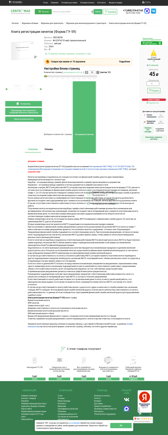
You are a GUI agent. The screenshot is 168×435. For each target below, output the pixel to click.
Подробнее (133, 379)
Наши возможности (23, 119)
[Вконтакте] (126, 399)
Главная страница (29, 396)
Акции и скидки (115, 3)
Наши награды (64, 401)
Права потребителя (102, 406)
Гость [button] (148, 2)
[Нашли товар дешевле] (151, 44)
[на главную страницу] (21, 17)
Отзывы (49, 149)
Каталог (45, 12)
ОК (121, 426)
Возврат (97, 401)
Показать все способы (148, 130)
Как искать (99, 411)
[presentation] (6, 89)
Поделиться (153, 103)
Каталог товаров (28, 398)
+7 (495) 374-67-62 (133, 10)
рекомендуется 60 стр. (73, 72)
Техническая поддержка (105, 414)
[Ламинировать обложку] (89, 191)
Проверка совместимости (105, 409)
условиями (75, 423)
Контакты (101, 3)
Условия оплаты (87, 3)
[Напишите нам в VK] (153, 11)
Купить (155, 90)
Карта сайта (26, 409)
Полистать (25, 104)
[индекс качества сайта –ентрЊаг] (145, 415)
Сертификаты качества (68, 409)
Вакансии (62, 406)
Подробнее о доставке (160, 130)
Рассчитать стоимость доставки (153, 138)
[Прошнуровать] (89, 194)
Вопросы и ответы (102, 396)
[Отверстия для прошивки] (89, 199)
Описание (33, 149)
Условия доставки (69, 3)
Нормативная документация (33, 411)
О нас (45, 3)
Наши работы (27, 419)
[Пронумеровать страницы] (89, 203)
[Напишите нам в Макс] (147, 11)
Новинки (54, 3)
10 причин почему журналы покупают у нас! (69, 53)
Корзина (25, 401)
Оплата (97, 398)
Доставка (98, 403)
